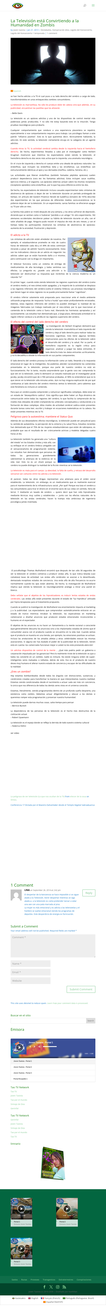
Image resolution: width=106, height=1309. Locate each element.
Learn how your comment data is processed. (67, 1003)
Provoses (35, 1279)
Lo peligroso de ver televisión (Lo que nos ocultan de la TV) (38, 796)
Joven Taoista (17, 1095)
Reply (88, 893)
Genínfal (14, 1108)
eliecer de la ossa (78, 796)
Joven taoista (19, 30)
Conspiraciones (84, 1279)
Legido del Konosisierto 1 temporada (28, 33)
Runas (24, 1279)
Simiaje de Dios (18, 1104)
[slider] (50, 1046)
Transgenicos (49, 1279)
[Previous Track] (30, 1046)
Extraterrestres (66, 1279)
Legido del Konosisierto (81, 30)
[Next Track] (35, 1046)
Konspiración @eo (60, 30)
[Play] (20, 1047)
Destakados (46, 30)
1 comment (52, 33)
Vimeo (13, 799)
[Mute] (40, 1046)
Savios (15, 1279)
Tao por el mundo (19, 1100)
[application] (53, 1048)
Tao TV (14, 1091)
